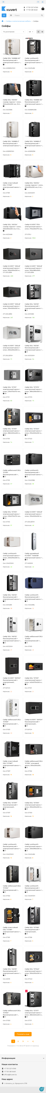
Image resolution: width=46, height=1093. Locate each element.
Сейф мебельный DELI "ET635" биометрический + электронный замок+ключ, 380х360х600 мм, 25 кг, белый (12, 722)
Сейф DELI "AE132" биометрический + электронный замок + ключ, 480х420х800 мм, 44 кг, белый (11, 639)
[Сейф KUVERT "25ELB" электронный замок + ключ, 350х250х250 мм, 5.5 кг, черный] (12, 254)
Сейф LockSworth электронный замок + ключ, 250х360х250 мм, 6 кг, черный (34, 846)
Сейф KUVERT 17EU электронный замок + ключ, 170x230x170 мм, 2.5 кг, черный (33, 227)
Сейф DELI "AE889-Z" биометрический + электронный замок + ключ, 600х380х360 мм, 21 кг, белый (12, 143)
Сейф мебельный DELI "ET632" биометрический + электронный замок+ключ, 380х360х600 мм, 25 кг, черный (12, 888)
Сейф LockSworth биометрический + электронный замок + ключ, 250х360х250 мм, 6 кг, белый (12, 846)
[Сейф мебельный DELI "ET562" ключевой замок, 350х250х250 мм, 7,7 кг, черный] (34, 749)
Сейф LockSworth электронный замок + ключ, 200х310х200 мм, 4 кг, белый (12, 556)
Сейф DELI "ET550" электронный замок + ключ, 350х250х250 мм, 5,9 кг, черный (34, 805)
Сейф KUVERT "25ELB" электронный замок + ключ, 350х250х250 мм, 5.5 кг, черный (12, 268)
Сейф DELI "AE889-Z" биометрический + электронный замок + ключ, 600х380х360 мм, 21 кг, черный (34, 143)
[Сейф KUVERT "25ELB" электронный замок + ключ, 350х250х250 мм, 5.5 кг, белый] (12, 333)
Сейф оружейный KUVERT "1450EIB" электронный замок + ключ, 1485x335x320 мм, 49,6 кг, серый (33, 556)
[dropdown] (3, 2)
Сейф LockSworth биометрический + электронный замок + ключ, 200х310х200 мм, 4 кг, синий (34, 597)
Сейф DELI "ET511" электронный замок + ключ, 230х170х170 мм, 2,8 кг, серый (11, 389)
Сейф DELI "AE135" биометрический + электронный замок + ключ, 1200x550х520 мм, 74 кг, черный (11, 971)
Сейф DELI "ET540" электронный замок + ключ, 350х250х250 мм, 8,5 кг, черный (34, 971)
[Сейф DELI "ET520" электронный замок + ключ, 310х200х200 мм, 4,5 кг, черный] (34, 417)
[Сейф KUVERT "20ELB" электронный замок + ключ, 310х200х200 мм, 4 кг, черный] (12, 292)
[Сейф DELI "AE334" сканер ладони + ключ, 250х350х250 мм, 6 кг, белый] (34, 171)
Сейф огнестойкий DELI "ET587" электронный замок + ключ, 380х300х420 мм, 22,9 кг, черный (11, 763)
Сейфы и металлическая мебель (18, 21)
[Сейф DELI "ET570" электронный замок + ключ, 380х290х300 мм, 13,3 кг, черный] (34, 375)
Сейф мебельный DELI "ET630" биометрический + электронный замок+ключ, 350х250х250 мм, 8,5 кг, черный (12, 1013)
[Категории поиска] (11, 15)
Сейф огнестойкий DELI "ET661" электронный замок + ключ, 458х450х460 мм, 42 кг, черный (11, 185)
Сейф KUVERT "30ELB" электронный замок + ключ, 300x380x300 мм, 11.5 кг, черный (33, 268)
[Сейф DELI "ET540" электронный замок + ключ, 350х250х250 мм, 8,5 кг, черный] (34, 957)
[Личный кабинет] (42, 2)
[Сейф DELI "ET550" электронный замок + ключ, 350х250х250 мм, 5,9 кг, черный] (34, 791)
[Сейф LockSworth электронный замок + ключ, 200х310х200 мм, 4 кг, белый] (12, 541)
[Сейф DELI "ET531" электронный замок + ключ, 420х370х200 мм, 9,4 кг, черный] (34, 666)
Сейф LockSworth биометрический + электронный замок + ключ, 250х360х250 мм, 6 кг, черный (34, 472)
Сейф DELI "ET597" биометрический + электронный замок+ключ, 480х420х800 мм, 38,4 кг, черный (11, 805)
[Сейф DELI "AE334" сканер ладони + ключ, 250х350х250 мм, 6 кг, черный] (12, 212)
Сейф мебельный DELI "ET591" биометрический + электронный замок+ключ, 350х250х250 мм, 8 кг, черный (12, 472)
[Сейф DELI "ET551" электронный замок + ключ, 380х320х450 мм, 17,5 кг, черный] (12, 417)
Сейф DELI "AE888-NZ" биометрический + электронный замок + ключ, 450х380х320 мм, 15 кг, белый (12, 60)
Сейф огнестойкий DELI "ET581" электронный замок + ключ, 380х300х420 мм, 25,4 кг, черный (11, 930)
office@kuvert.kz (10, 1074)
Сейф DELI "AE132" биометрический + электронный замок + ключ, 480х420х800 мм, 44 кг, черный (11, 597)
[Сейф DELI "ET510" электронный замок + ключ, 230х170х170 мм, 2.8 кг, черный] (12, 500)
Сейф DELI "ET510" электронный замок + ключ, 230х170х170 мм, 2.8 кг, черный (11, 514)
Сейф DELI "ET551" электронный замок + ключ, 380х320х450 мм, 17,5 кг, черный (12, 431)
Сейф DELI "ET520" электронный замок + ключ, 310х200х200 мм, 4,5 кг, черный (34, 431)
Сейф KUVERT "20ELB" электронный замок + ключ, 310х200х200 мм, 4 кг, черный (12, 306)
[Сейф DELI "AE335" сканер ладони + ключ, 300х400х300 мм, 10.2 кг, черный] (12, 88)
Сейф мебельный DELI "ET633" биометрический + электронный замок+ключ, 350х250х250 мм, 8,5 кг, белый (34, 639)
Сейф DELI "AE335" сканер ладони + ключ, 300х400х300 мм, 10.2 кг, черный (12, 102)
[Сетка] (38, 32)
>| (32, 1041)
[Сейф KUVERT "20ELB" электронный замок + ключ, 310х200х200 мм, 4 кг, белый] (34, 500)
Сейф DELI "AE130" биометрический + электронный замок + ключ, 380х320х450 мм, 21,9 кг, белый (34, 348)
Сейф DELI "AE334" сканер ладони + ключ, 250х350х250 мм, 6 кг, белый (34, 185)
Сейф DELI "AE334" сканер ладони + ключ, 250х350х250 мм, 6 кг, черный (12, 227)
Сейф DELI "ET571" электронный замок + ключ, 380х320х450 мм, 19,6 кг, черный (34, 1013)
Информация (8, 1058)
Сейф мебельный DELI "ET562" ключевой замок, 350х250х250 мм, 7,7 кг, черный (34, 763)
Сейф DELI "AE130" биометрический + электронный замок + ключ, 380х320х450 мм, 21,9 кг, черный (34, 306)
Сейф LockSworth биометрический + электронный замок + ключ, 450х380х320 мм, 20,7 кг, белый (34, 888)
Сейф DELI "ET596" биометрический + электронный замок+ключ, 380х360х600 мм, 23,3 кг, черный (33, 930)
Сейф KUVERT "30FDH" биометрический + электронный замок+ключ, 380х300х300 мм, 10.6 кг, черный (34, 722)
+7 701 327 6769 (32, 7)
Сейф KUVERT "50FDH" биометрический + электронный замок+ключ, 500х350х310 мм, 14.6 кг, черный (12, 680)
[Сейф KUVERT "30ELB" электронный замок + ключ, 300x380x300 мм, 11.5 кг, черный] (34, 254)
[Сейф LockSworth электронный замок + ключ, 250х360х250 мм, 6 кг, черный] (34, 832)
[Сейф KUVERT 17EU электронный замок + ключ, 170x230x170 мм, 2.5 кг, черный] (34, 212)
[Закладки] (38, 2)
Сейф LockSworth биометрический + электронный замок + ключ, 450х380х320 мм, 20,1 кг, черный (34, 60)
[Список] (42, 32)
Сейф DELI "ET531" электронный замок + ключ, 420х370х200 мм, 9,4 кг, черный (34, 680)
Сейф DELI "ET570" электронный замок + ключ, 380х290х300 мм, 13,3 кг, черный (34, 389)
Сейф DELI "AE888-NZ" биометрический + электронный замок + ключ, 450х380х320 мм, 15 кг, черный (34, 102)
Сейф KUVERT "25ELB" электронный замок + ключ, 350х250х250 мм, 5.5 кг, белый (12, 348)
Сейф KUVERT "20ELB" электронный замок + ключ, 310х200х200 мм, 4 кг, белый (34, 514)
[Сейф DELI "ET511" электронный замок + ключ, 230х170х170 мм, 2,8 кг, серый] (12, 375)
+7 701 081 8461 (32, 10)
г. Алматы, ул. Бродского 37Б (15, 1083)
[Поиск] (42, 15)
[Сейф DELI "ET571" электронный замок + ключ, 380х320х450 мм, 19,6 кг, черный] (34, 998)
